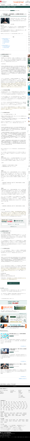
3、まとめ (2, 49)
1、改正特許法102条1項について (5, 38)
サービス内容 (9, 4)
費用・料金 (15, 4)
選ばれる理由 (3, 4)
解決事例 (21, 4)
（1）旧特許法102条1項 (5, 39)
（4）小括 (3, 43)
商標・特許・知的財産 (12, 10)
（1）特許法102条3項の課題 (6, 46)
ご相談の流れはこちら (22, 313)
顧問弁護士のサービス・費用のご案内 (13, 224)
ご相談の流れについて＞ (13, 226)
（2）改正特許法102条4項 (5, 47)
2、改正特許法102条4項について (5, 45)
